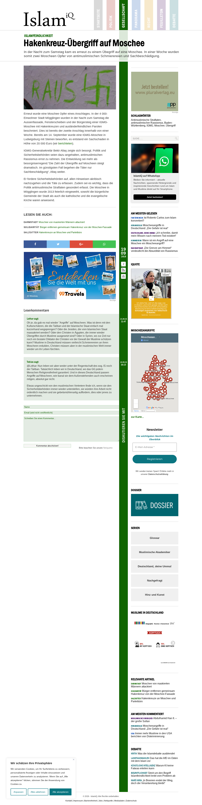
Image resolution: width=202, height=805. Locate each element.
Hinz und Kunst (154, 594)
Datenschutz (131, 801)
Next (172, 642)
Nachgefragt (154, 580)
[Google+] (81, 244)
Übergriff (170, 125)
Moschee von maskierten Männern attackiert (54, 222)
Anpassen (19, 792)
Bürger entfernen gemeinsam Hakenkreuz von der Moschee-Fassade (68, 227)
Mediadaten (119, 801)
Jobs (100, 801)
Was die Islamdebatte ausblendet (153, 753)
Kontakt (68, 801)
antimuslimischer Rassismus (147, 122)
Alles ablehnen (38, 792)
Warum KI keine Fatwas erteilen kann (152, 767)
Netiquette (108, 448)
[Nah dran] (73, 759)
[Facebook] (35, 244)
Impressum (78, 801)
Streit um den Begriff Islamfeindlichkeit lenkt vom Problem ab (153, 774)
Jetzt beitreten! (155, 197)
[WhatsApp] (104, 244)
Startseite (98, 15)
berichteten (65, 143)
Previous (135, 642)
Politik (111, 15)
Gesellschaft (123, 15)
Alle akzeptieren (60, 792)
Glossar (155, 538)
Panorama (136, 15)
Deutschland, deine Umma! (155, 566)
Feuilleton (161, 15)
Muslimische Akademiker (154, 552)
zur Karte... (137, 417)
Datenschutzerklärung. (158, 474)
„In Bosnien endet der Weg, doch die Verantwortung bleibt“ (152, 782)
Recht (148, 15)
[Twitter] (58, 244)
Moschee (159, 125)
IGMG (150, 125)
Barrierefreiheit (90, 801)
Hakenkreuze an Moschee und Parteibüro (53, 232)
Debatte (174, 15)
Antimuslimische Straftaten (146, 120)
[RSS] (123, 270)
